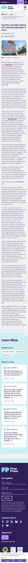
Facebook (3, 522)
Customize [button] (3, 557)
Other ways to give (7, 541)
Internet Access (7, 355)
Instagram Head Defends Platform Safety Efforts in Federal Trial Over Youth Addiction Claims (13, 415)
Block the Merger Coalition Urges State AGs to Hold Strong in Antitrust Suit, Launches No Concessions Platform (13, 393)
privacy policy (18, 511)
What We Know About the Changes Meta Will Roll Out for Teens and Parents (13, 373)
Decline (7, 560)
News (11, 14)
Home (5, 14)
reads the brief (12, 119)
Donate (20, 2)
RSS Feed (12, 522)
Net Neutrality (19, 351)
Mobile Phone (6, 493)
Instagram (7, 522)
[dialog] (14, 557)
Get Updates (4, 2)
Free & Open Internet (8, 351)
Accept (20, 560)
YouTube (7, 525)
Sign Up (7, 498)
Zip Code (5, 488)
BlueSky (16, 522)
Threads (21, 522)
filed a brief (8, 64)
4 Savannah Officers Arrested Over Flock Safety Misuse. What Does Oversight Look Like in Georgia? (13, 436)
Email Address (7, 483)
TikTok (3, 525)
